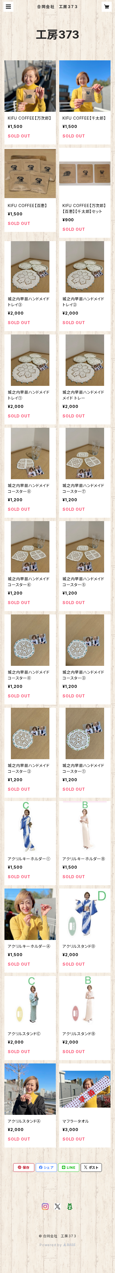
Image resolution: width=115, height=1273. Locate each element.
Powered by (51, 1245)
